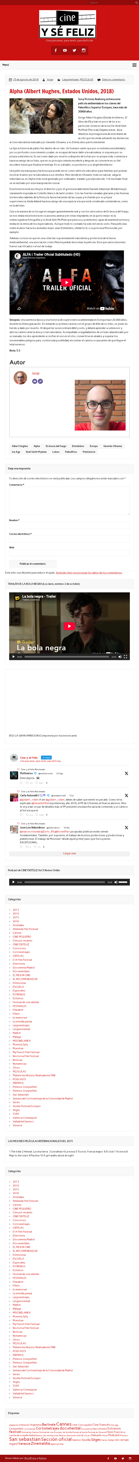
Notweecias (20, 1063)
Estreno (103, 1428)
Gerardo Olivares (112, 446)
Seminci (76, 1440)
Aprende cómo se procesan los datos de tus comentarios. (89, 572)
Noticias (18, 1060)
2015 (16, 917)
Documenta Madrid (23, 967)
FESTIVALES (19, 1006)
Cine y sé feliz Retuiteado (33, 769)
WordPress (30, 1458)
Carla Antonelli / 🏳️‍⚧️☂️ (33, 795)
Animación (24, 1424)
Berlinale (49, 1424)
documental (70, 1428)
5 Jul (72, 795)
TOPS (16, 1113)
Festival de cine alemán (26, 1002)
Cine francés (101, 1425)
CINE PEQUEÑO (22, 936)
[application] (69, 626)
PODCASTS (19, 1079)
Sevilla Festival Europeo (27, 1106)
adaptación (13, 1425)
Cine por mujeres (22, 940)
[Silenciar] (120, 656)
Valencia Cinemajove (25, 1117)
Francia (118, 1432)
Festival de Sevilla (79, 1432)
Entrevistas (19, 983)
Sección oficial (56, 1439)
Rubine (42, 1458)
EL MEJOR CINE (21, 975)
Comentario (16, 485)
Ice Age (16, 451)
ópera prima (57, 1444)
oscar (80, 1435)
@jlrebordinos (53, 828)
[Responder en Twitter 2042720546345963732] (22, 847)
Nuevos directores (67, 1435)
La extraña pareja (22, 1021)
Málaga (17, 1036)
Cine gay (114, 1425)
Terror (104, 1440)
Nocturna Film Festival (26, 1056)
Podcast (114, 1435)
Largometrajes (70, 79)
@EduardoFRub (40, 803)
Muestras (18, 1048)
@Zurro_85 (47, 831)
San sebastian (25, 1439)
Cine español (85, 1424)
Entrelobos (78, 446)
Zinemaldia (40, 1443)
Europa (94, 446)
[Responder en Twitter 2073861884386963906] (22, 815)
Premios (124, 1435)
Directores (19, 963)
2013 (16, 909)
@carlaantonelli (58, 795)
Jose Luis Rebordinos (32, 827)
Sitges (16, 1110)
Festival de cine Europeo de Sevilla (55, 1432)
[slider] (123, 882)
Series (16, 1102)
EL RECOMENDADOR (25, 979)
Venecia (17, 1125)
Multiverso (26, 773)
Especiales (19, 990)
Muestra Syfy (20, 1044)
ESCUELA (18, 986)
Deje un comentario (113, 79)
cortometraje (29, 1429)
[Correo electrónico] (34, 381)
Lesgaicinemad (21, 1029)
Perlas (105, 1435)
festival (15, 1432)
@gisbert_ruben (29, 799)
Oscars (87, 1435)
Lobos (55, 451)
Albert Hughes (20, 446)
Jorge (50, 79)
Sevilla (86, 1440)
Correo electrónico (20, 534)
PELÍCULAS (86, 79)
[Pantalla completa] (125, 656)
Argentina (36, 1424)
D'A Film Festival (22, 959)
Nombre (14, 520)
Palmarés (96, 1435)
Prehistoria (89, 451)
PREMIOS (18, 1083)
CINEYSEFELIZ (21, 944)
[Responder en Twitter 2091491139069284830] (22, 783)
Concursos (19, 948)
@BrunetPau (62, 831)
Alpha (37, 446)
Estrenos (18, 998)
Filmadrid (18, 1009)
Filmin (16, 1013)
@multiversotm (45, 773)
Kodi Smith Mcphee (36, 451)
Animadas (18, 925)
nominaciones (53, 1435)
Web (11, 547)
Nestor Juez (41, 1435)
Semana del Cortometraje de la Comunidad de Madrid (43, 1098)
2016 (16, 921)
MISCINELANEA (22, 1040)
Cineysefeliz (16, 1428)
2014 (16, 913)
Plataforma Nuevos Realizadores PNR (34, 1075)
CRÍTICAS (18, 955)
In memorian (20, 1017)
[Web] (40, 381)
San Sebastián (21, 1094)
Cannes (17, 932)
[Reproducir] (13, 656)
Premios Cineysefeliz (25, 1086)
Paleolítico (71, 451)
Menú (6, 64)
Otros (16, 1067)
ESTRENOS (19, 994)
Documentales (21, 971)
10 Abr (66, 828)
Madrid (16, 1033)
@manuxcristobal (30, 831)
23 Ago (59, 773)
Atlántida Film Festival (25, 929)
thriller (111, 1440)
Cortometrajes (21, 952)
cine (74, 1424)
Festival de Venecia (97, 1432)
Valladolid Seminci (23, 1121)
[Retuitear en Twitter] (18, 769)
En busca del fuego (56, 446)
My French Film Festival (26, 1052)
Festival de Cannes (30, 1432)
